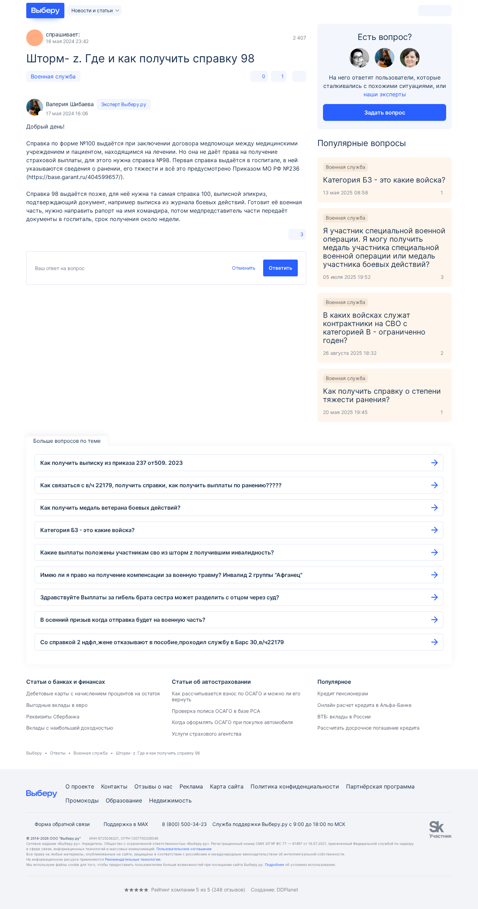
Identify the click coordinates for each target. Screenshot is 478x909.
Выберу (34, 753)
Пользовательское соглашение (184, 849)
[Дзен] (71, 889)
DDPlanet (287, 890)
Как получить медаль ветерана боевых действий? (110, 507)
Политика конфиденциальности (295, 786)
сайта (236, 786)
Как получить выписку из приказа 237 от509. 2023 (111, 462)
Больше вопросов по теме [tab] (67, 441)
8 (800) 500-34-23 (184, 824)
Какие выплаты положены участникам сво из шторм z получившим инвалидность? (157, 552)
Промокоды (82, 800)
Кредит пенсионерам (342, 693)
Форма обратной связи (62, 824)
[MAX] (57, 889)
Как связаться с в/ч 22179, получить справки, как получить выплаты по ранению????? (161, 485)
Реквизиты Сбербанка (52, 716)
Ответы (57, 753)
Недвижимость (170, 800)
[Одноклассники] (43, 889)
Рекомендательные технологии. (133, 859)
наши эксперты (385, 94)
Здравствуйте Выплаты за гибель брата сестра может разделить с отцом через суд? (159, 597)
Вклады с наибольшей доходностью (69, 728)
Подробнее (274, 864)
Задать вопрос (384, 112)
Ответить (280, 268)
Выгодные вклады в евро (56, 705)
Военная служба (53, 76)
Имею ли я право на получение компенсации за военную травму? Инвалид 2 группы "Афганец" (171, 574)
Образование (124, 800)
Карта (218, 786)
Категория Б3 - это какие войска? (87, 529)
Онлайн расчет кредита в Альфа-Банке (364, 705)
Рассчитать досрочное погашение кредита (368, 728)
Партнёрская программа (380, 786)
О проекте (79, 786)
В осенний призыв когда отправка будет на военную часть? (122, 619)
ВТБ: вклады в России (344, 716)
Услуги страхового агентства (206, 734)
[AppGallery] (438, 889)
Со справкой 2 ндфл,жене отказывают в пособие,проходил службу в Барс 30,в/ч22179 (162, 642)
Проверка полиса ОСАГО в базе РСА (216, 711)
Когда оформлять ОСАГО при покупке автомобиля (232, 722)
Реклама (191, 786)
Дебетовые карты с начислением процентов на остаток (93, 693)
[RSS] (85, 889)
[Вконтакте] (29, 889)
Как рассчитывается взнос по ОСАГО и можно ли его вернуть (236, 696)
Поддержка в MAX (126, 824)
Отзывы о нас (153, 786)
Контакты (114, 786)
